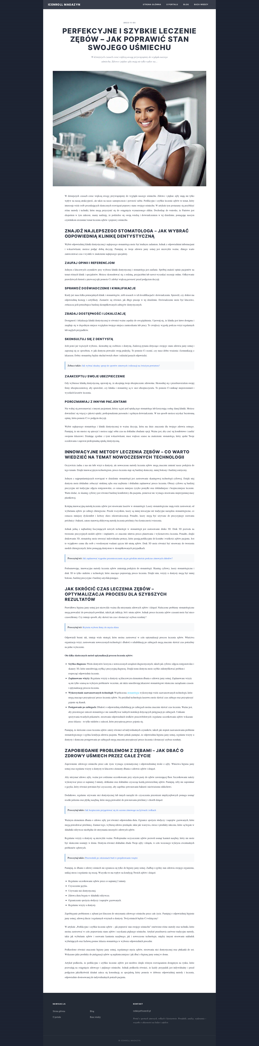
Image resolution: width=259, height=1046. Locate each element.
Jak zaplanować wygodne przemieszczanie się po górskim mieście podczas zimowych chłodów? (128, 558)
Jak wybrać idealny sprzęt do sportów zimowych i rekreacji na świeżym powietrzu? (121, 365)
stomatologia (133, 692)
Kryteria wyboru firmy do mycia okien (101, 627)
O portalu (172, 4)
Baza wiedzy (201, 4)
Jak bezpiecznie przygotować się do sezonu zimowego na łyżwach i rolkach (120, 810)
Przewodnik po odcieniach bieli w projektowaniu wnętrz (111, 857)
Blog (186, 4)
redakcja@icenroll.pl (142, 1010)
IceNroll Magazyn (64, 4)
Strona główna (152, 4)
